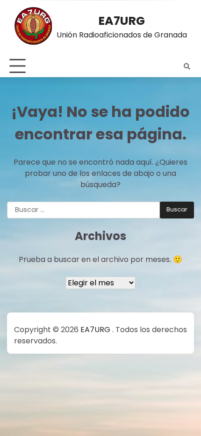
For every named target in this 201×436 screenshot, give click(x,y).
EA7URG (121, 20)
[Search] (187, 66)
